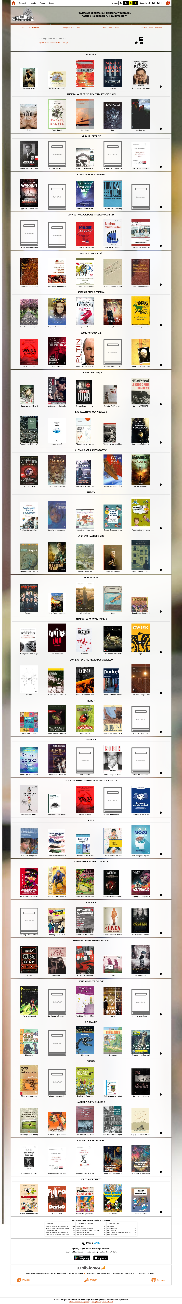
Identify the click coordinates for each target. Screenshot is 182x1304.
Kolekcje (65, 42)
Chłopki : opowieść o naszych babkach (88, 1230)
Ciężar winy (110, 1226)
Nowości (22, 3)
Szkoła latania (81, 1226)
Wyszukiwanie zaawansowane (49, 42)
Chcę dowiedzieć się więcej (79, 1302)
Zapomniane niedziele (83, 1232)
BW (125, 3)
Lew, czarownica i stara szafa (85, 1228)
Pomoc (42, 3)
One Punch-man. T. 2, (113, 1228)
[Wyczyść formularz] (136, 42)
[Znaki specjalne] (141, 42)
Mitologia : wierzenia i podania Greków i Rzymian (60, 1226)
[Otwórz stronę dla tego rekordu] (30, 77)
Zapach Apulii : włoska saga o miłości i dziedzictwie (121, 1232)
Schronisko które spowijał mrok (85, 1234)
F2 (159, 3)
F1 (154, 3)
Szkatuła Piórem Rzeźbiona (151, 28)
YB (130, 3)
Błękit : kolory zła (112, 1234)
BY (135, 3)
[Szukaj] (141, 39)
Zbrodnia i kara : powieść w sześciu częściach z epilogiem (62, 1234)
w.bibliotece (79, 1273)
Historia (33, 3)
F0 (149, 3)
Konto (51, 3)
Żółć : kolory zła (111, 1230)
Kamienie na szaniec (52, 1230)
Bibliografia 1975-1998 (71, 28)
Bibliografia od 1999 (111, 28)
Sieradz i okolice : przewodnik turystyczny (57, 1228)
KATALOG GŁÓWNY (30, 28)
